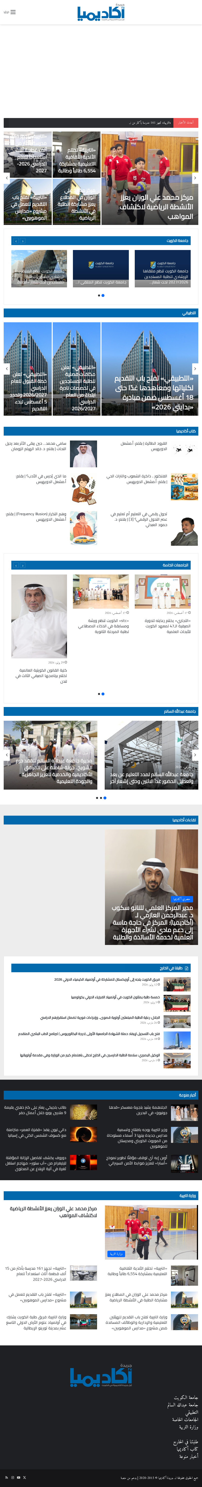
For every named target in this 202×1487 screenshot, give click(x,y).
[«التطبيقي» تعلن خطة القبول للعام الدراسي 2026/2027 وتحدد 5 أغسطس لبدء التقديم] (28, 369)
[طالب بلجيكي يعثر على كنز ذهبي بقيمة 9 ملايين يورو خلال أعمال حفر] (83, 1112)
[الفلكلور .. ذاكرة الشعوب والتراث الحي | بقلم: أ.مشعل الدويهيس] (184, 486)
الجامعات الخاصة (175, 565)
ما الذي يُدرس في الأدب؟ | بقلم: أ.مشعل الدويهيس (41, 478)
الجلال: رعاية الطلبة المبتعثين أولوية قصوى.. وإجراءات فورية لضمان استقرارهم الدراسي (100, 1017)
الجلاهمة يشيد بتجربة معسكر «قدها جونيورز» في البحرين (138, 1110)
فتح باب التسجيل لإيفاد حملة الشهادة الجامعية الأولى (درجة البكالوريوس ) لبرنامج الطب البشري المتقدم (88, 1034)
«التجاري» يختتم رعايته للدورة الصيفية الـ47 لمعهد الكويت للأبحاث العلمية (168, 626)
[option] (101, 178)
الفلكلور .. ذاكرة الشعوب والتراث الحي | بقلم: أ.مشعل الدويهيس (136, 478)
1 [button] (102, 295)
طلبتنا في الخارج (185, 1442)
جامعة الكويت (186, 1398)
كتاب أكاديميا (186, 431)
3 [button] (97, 798)
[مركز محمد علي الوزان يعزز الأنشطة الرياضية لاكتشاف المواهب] (149, 178)
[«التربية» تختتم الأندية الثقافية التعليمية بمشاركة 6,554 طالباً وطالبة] (184, 1276)
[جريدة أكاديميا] (101, 12)
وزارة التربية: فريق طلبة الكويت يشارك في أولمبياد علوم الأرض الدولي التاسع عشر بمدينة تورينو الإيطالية (36, 1322)
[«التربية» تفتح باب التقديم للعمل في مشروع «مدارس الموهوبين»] (83, 1300)
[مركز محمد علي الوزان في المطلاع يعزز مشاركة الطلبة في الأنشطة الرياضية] (184, 1300)
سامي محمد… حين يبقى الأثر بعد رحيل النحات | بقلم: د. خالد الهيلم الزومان (35, 446)
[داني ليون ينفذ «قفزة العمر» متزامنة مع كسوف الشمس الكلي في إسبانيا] (83, 1134)
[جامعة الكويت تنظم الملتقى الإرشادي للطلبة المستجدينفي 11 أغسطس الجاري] (101, 268)
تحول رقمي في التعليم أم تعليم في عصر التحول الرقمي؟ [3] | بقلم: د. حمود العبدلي (139, 519)
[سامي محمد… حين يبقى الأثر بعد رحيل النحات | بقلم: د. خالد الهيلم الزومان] (83, 454)
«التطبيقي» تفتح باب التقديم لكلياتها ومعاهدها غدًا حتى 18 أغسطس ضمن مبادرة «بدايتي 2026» (154, 392)
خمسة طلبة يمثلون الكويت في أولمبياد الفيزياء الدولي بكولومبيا (115, 997)
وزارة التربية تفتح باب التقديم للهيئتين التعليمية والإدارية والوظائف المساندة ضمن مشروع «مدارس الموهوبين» (136, 1322)
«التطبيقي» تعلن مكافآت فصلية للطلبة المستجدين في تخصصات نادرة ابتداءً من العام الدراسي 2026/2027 (78, 388)
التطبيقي (189, 312)
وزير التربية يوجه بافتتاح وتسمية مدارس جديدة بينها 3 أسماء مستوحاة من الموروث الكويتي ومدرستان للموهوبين (137, 1138)
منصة (123, 1478)
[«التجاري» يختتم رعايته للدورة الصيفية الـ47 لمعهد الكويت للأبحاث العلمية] (163, 591)
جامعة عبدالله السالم (180, 711)
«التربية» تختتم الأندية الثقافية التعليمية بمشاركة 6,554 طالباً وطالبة (77, 160)
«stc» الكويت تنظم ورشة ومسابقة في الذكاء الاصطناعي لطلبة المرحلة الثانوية (103, 626)
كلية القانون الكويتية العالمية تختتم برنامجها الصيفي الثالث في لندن (41, 675)
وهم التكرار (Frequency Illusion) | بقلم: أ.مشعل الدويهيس (36, 516)
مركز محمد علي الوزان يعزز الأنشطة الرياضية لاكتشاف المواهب (156, 207)
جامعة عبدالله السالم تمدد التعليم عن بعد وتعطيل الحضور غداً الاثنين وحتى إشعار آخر (151, 778)
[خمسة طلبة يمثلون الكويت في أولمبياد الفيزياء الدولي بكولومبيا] (177, 1003)
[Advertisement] (101, 81)
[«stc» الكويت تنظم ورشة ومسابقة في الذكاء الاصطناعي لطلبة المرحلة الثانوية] (101, 591)
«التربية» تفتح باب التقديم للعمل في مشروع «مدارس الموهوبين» (29, 207)
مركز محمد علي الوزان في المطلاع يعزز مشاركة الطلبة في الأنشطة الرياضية (77, 204)
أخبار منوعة (188, 1457)
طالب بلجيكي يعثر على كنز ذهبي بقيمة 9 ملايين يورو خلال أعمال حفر (35, 1110)
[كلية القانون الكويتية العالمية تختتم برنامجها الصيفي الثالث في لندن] (39, 616)
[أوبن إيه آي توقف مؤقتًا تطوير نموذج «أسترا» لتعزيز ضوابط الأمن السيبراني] (184, 1164)
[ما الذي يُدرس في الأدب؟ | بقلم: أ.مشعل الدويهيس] (83, 489)
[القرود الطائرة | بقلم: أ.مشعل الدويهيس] (184, 449)
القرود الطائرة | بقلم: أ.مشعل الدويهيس (144, 446)
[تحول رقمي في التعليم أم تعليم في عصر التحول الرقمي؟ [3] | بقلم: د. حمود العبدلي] (184, 528)
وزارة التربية (188, 1195)
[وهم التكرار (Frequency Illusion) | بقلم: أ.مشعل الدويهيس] (83, 528)
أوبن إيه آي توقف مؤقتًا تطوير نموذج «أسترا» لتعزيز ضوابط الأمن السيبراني (136, 1160)
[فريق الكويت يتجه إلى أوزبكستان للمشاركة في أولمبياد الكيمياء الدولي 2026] (177, 984)
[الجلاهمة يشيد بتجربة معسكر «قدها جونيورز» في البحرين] (184, 1112)
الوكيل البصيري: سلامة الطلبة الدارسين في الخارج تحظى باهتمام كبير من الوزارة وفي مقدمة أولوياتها (90, 1055)
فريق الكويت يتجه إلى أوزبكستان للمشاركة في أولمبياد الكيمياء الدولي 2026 (107, 979)
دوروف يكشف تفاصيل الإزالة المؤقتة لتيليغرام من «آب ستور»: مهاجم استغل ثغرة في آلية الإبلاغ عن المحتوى (35, 1163)
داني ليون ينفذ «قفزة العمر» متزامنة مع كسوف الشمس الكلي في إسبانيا (36, 1132)
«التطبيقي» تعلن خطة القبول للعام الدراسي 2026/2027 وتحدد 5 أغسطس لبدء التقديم (28, 391)
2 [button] (99, 295)
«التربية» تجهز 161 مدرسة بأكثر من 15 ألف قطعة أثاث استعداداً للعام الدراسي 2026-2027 (120, 123)
